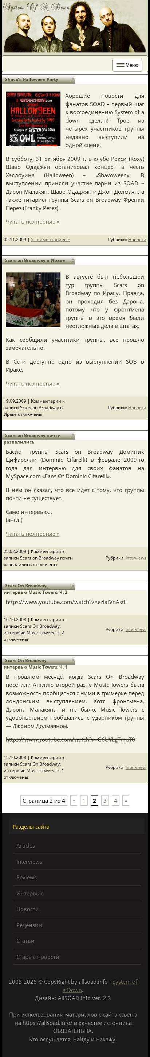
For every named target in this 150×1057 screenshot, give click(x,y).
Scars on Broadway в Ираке (35, 260)
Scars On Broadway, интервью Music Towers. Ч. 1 (35, 663)
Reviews (26, 877)
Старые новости (37, 956)
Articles (25, 845)
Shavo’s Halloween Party (31, 79)
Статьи (25, 940)
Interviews (136, 558)
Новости (137, 239)
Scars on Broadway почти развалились (32, 438)
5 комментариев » (50, 239)
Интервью (30, 893)
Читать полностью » (32, 221)
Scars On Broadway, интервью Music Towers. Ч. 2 (35, 588)
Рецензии (29, 925)
